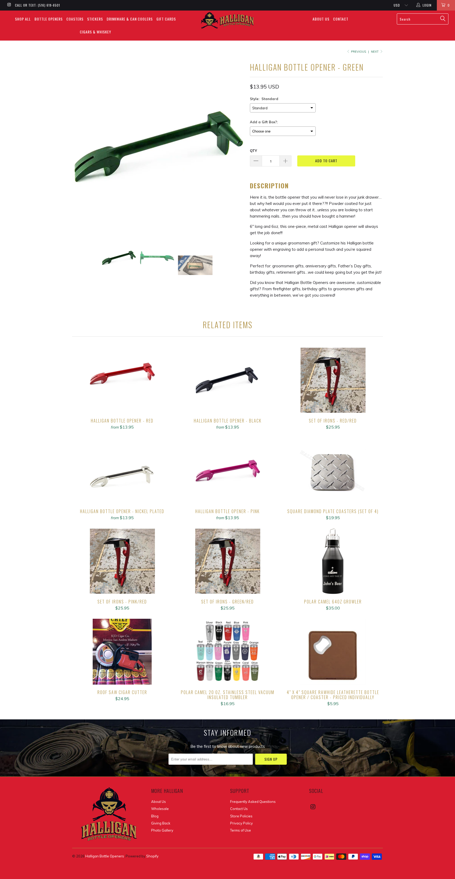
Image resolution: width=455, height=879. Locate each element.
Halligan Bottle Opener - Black (227, 380)
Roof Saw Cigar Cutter (122, 652)
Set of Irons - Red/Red (333, 380)
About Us (321, 19)
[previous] (81, 146)
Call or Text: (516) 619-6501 (37, 5)
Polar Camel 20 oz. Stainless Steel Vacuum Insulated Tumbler (227, 652)
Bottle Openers (48, 19)
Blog (155, 816)
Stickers (95, 19)
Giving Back (160, 823)
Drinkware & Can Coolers (130, 19)
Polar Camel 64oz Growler (333, 561)
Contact (340, 19)
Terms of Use (240, 830)
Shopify (152, 856)
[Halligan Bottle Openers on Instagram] (9, 5)
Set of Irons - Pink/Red (122, 561)
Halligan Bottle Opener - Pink (227, 471)
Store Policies (241, 816)
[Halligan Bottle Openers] (227, 20)
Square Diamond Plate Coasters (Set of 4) (333, 471)
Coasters (74, 19)
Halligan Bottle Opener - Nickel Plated (122, 471)
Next (375, 51)
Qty (253, 151)
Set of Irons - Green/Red (227, 561)
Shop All (23, 19)
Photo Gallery (162, 830)
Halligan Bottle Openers (104, 856)
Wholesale (160, 809)
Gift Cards (166, 19)
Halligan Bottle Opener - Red (122, 380)
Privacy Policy (241, 823)
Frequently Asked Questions (253, 801)
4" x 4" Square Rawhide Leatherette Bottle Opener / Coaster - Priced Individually (333, 652)
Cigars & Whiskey (95, 32)
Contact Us (239, 809)
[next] (235, 146)
